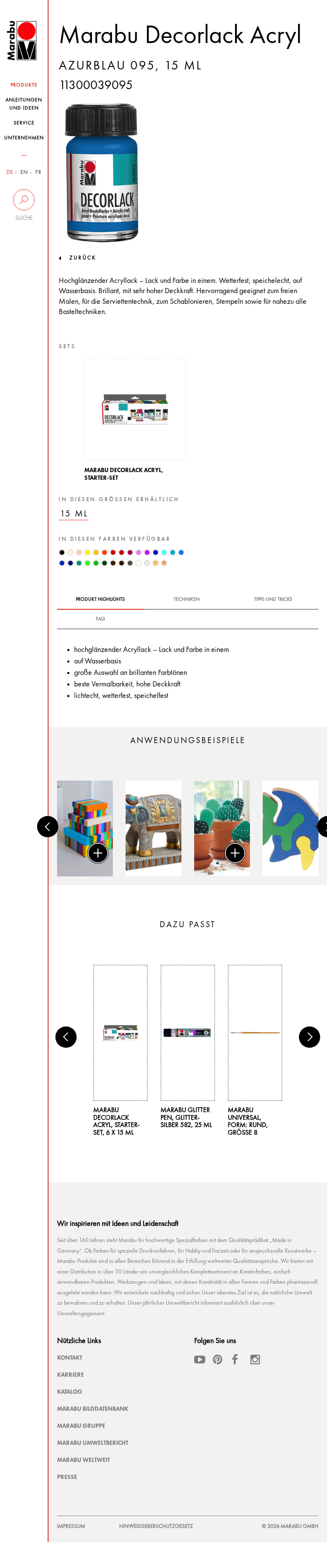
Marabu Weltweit (83, 1460)
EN (24, 172)
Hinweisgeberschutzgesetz (156, 1526)
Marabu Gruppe (81, 1426)
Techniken (187, 599)
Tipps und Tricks (273, 599)
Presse (67, 1477)
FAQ (100, 619)
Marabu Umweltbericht (92, 1443)
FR (38, 172)
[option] (135, 422)
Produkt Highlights (100, 599)
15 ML (74, 514)
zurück (82, 258)
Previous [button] (47, 826)
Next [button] (309, 1037)
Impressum (71, 1526)
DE (9, 172)
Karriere (70, 1374)
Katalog (69, 1391)
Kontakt (69, 1357)
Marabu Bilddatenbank (92, 1408)
